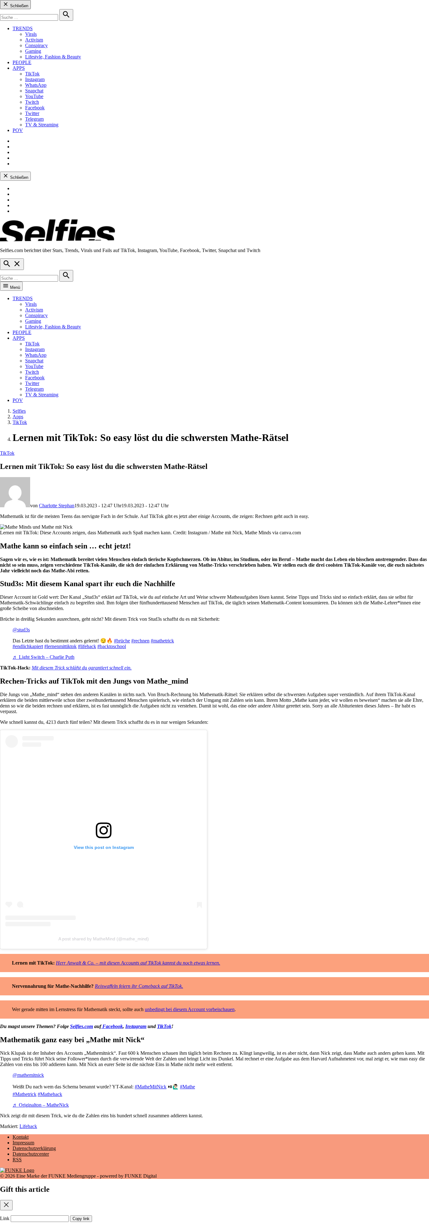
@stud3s (21, 629)
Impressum (23, 1142)
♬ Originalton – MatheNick (41, 1105)
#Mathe (187, 1086)
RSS (17, 1159)
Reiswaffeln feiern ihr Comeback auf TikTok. (139, 986)
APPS (19, 68)
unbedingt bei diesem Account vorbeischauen (190, 1009)
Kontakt (21, 1137)
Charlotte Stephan (56, 505)
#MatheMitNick (150, 1086)
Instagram (35, 79)
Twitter (32, 113)
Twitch (32, 102)
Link (4, 1218)
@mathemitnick (28, 1075)
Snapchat (34, 90)
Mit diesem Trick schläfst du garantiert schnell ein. (82, 667)
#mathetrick (162, 640)
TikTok (32, 73)
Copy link (81, 1218)
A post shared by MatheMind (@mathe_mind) (103, 938)
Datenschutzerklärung (34, 1148)
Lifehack (28, 1126)
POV (18, 130)
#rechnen (140, 640)
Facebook (35, 107)
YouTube (34, 96)
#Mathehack (50, 1094)
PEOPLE (22, 62)
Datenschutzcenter (31, 1154)
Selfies (19, 411)
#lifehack (87, 646)
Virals (31, 34)
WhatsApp (35, 85)
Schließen (18, 5)
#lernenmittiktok (60, 646)
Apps (18, 416)
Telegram (34, 119)
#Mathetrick (24, 1094)
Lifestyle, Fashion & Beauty (53, 56)
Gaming (33, 51)
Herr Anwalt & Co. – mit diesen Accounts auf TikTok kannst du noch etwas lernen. (138, 963)
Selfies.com (81, 1026)
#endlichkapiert (28, 646)
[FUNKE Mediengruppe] (17, 1170)
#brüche (122, 640)
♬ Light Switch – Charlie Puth (43, 657)
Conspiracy (36, 45)
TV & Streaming (41, 124)
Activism (34, 39)
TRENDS (23, 28)
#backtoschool (111, 646)
